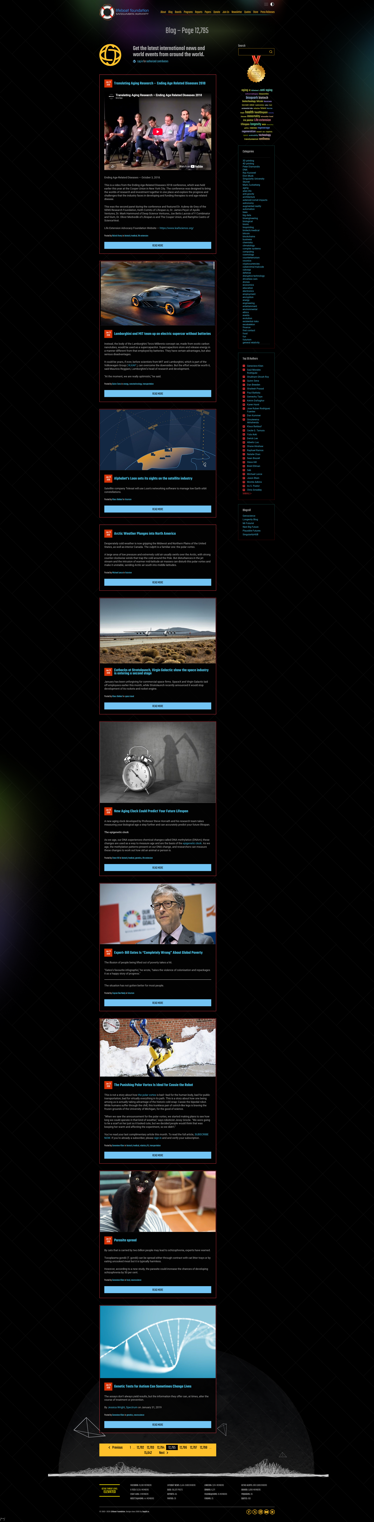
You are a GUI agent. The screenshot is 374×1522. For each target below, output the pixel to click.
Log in (140, 61)
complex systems (252, 248)
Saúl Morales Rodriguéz (254, 371)
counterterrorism (251, 257)
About (163, 12)
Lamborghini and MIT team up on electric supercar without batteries (162, 334)
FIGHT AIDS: (134, 1494)
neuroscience (136, 1280)
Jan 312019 (108, 83)
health (249, 112)
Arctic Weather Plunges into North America (145, 534)
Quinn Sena (116, 384)
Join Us (226, 12)
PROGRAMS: (245, 1494)
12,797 (193, 1447)
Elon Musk (248, 175)
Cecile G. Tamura (256, 430)
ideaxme (243, 117)
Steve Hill (115, 858)
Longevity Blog (250, 519)
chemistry (248, 242)
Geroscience (249, 515)
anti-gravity (248, 194)
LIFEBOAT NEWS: (173, 1485)
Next (162, 1452)
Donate (216, 12)
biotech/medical (130, 236)
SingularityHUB (250, 534)
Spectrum (131, 1407)
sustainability (253, 136)
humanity (271, 113)
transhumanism (251, 139)
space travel (129, 696)
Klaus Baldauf (117, 499)
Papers (208, 12)
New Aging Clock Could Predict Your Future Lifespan (151, 811)
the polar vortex (147, 1094)
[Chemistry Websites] (256, 70)
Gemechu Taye (254, 396)
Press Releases (267, 12)
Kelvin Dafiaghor (255, 400)
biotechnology (249, 101)
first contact (249, 330)
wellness (264, 139)
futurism (128, 499)
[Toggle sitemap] (266, 4)
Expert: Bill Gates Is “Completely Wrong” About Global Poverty (158, 953)
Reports (198, 12)
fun (244, 336)
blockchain (268, 101)
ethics (246, 312)
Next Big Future (250, 527)
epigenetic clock (192, 843)
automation (249, 209)
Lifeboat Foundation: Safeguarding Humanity (124, 12)
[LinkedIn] (260, 1511)
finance (246, 327)
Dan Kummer (254, 415)
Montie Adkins (254, 482)
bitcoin (260, 101)
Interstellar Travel (267, 117)
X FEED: (133, 1490)
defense (247, 272)
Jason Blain (253, 478)
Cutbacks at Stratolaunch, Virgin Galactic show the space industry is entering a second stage (161, 671)
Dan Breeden (253, 384)
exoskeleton (249, 324)
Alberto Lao (253, 442)
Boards (178, 12)
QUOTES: (244, 1499)
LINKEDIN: (208, 1485)
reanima (253, 128)
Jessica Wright (116, 1407)
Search (270, 51)
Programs (188, 12)
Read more (157, 245)
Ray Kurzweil (249, 172)
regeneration (249, 131)
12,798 (203, 1447)
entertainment (250, 306)
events (246, 315)
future (263, 108)
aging (244, 90)
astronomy (248, 203)
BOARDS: (244, 1490)
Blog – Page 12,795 (187, 31)
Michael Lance (117, 573)
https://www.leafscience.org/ (177, 228)
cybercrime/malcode (253, 266)
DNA (245, 169)
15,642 (148, 1452)
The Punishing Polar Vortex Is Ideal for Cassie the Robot (153, 1085)
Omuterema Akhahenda (253, 421)
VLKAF (132, 365)
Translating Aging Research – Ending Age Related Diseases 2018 (160, 83)
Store (255, 12)
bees (245, 212)
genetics (138, 858)
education (248, 288)
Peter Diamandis (251, 166)
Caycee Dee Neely (118, 993)
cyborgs (247, 269)
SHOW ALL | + (247, 494)
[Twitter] (254, 1511)
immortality (253, 116)
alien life (247, 191)
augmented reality (252, 206)
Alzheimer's (255, 91)
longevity (255, 124)
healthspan (261, 112)
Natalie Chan (253, 454)
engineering (249, 303)
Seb (249, 470)
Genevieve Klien (118, 1146)
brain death (245, 105)
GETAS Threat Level (109, 1491)
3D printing (248, 160)
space (245, 135)
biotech (263, 98)
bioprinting (248, 227)
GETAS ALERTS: (247, 1485)
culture (266, 105)
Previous (117, 1447)
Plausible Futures (251, 530)
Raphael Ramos (255, 450)
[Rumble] (272, 1511)
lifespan (245, 124)
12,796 (183, 1447)
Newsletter (237, 12)
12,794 (160, 1447)
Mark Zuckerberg (251, 184)
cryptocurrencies (251, 263)
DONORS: (207, 1490)
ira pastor (248, 120)
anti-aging (266, 90)
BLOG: (169, 1490)
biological (248, 221)
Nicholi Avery (117, 236)
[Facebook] (249, 1511)
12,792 (140, 1447)
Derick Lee (252, 438)
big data (247, 215)
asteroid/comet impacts (255, 200)
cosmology (248, 254)
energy (125, 384)
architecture (249, 197)
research (259, 132)
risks (263, 132)
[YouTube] (266, 1511)
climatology (249, 245)
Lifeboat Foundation (118, 1511)
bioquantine (264, 94)
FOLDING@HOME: (210, 1494)
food (128, 1280)
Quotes (247, 12)
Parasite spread (125, 1240)
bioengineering (250, 218)
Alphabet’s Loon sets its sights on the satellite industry (153, 478)
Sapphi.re (145, 1511)
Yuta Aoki (252, 434)
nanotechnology (135, 384)
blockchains (249, 236)
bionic (246, 224)
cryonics (247, 260)
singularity (269, 132)
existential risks (247, 108)
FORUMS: (207, 1499)
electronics (248, 291)
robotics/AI (144, 1146)
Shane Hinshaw (255, 446)
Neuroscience (270, 125)
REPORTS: (171, 1494)
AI (250, 90)
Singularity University (253, 178)
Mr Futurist (248, 523)
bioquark (252, 98)
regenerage (264, 128)
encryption (248, 297)
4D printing (248, 163)
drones (246, 282)
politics (246, 128)
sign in (158, 1137)
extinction (257, 109)
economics (248, 285)
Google (242, 113)
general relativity (251, 342)
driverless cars (250, 279)
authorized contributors (157, 61)
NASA (264, 125)
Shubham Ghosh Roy (258, 376)
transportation (148, 384)
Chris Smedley (254, 489)
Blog (170, 12)
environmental (250, 309)
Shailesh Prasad (255, 388)
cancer (251, 105)
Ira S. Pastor (253, 486)
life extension (143, 236)
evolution (247, 318)
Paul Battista (253, 392)
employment (249, 294)
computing (248, 251)
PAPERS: (170, 1499)
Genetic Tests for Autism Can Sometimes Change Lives (152, 1386)
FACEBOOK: (134, 1485)
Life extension (262, 120)
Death (270, 105)
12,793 (150, 1447)
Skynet (246, 181)
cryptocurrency (259, 105)
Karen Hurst (253, 404)
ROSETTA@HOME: (137, 1499)
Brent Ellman (253, 466)
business (247, 239)
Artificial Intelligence (251, 94)
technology (265, 135)
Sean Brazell (253, 458)
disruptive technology (254, 275)
